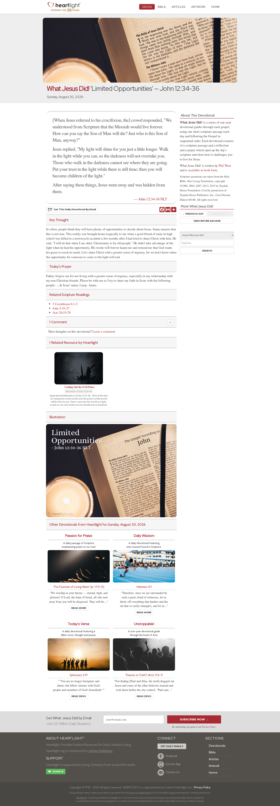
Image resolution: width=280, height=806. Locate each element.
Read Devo (78, 696)
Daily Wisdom (144, 535)
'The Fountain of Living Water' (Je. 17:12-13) (78, 586)
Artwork (198, 7)
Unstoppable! (144, 623)
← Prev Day (193, 213)
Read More (78, 608)
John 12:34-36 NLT (153, 199)
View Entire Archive (207, 220)
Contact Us (173, 772)
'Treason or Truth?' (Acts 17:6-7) (144, 675)
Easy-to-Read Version (141, 792)
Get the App (173, 764)
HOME (215, 7)
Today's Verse (78, 623)
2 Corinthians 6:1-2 (64, 304)
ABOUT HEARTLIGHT (65, 738)
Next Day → (220, 213)
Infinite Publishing (100, 751)
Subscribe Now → (194, 719)
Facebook (171, 756)
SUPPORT (54, 758)
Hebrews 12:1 (144, 586)
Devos (147, 7)
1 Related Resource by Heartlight (73, 342)
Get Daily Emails (172, 746)
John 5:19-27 (60, 308)
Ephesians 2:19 (79, 675)
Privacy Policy (208, 726)
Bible (162, 7)
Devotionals (217, 746)
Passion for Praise (78, 535)
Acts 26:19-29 (61, 312)
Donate (55, 772)
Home (213, 772)
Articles (178, 7)
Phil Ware (225, 165)
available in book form (202, 170)
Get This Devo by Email (75, 209)
